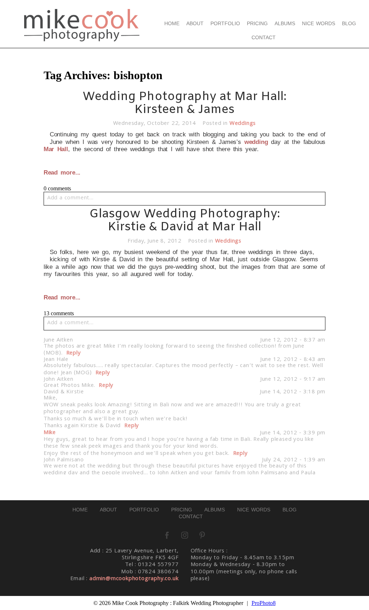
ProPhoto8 (264, 603)
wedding (256, 142)
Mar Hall (56, 149)
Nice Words (318, 23)
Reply (73, 353)
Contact (264, 37)
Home (171, 23)
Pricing (257, 23)
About (195, 23)
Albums (285, 23)
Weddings (243, 123)
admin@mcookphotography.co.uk (133, 579)
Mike (50, 433)
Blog (349, 23)
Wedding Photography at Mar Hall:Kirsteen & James (184, 103)
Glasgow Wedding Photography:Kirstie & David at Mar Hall (184, 221)
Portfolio (225, 23)
